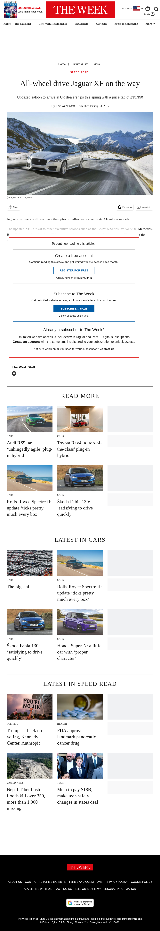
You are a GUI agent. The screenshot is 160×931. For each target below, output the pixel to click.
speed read (79, 72)
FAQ (57, 888)
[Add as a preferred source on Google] (80, 903)
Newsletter (146, 207)
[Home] (7, 23)
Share (16, 207)
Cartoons (101, 23)
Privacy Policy (117, 881)
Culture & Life (79, 63)
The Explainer (22, 23)
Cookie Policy (141, 881)
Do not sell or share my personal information (99, 888)
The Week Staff (65, 105)
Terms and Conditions (85, 881)
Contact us (107, 348)
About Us (15, 881)
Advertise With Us (38, 888)
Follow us (127, 207)
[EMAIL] (15, 373)
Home (62, 63)
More (149, 23)
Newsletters (81, 23)
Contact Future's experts (45, 881)
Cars (97, 63)
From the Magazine (126, 23)
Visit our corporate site (129, 919)
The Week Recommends (53, 23)
